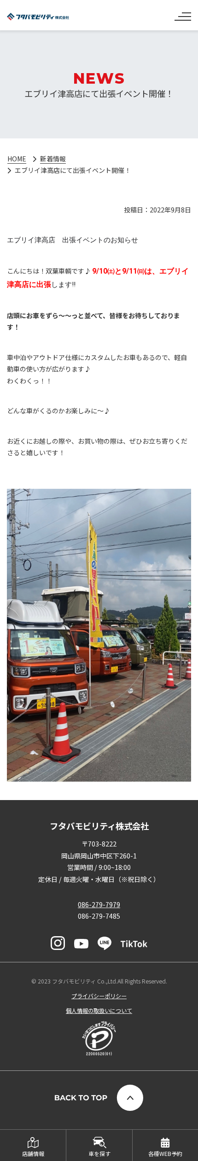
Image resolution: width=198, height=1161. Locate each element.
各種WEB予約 (165, 1153)
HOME (16, 158)
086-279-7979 (99, 904)
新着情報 (53, 158)
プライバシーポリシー (99, 996)
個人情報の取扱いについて (99, 1010)
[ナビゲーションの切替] (183, 13)
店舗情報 (33, 1153)
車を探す (99, 1153)
